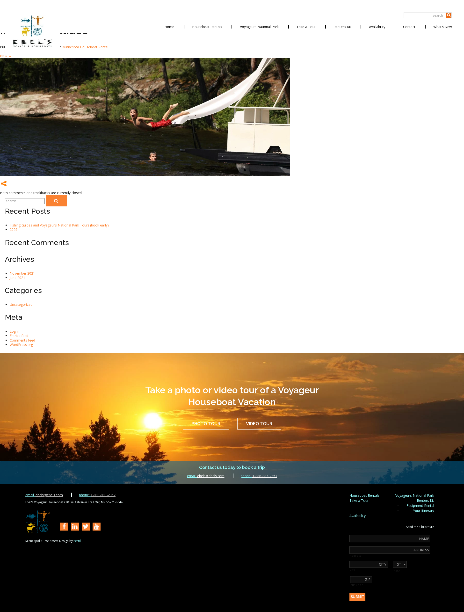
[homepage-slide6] (145, 174)
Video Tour (259, 423)
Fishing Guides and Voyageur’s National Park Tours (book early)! (59, 225)
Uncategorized (21, 304)
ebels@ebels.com (206, 476)
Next (6, 55)
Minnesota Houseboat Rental (85, 47)
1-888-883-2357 (259, 476)
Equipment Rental (420, 505)
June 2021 (17, 277)
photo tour (206, 423)
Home (169, 26)
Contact (409, 26)
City (352, 569)
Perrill (77, 541)
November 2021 (22, 273)
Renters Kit (425, 500)
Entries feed (19, 335)
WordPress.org (21, 344)
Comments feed (22, 340)
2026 (13, 229)
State (396, 571)
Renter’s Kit (342, 26)
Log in (14, 331)
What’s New (442, 26)
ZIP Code (356, 585)
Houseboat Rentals (207, 26)
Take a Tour (306, 26)
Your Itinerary (423, 510)
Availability (377, 26)
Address (355, 555)
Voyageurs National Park (259, 26)
